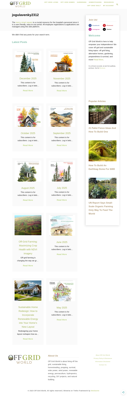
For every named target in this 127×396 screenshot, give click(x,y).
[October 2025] (28, 116)
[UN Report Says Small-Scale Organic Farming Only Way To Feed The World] (102, 188)
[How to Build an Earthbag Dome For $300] (102, 150)
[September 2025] (61, 116)
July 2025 (62, 187)
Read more (98, 60)
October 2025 (28, 133)
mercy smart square (24, 22)
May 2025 (62, 307)
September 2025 (62, 133)
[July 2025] (61, 170)
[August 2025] (28, 171)
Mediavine (95, 391)
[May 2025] (61, 290)
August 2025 (28, 188)
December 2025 (28, 78)
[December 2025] (28, 61)
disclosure (102, 68)
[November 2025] (61, 61)
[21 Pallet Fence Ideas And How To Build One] (102, 114)
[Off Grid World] (20, 4)
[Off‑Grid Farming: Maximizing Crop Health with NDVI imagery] (28, 225)
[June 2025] (61, 225)
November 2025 (61, 78)
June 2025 (61, 242)
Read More (28, 90)
